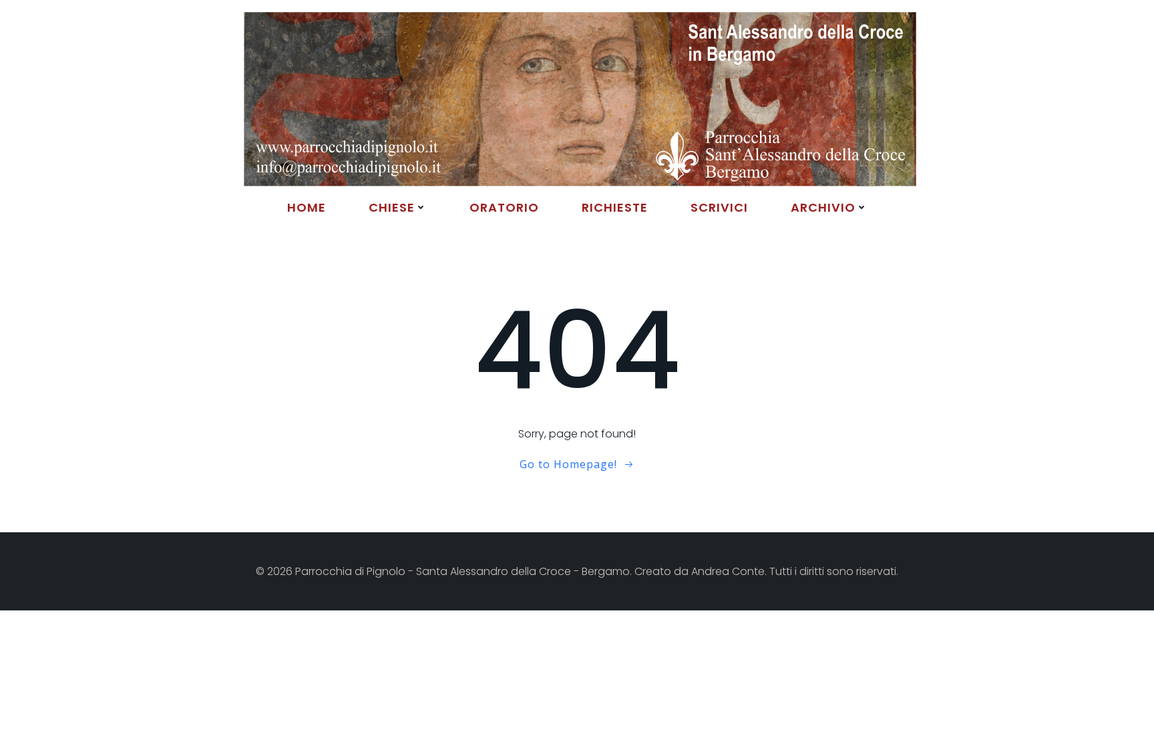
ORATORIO (504, 207)
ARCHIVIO (823, 207)
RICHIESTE (615, 207)
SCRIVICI (719, 207)
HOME (306, 207)
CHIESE (392, 207)
